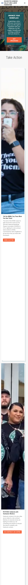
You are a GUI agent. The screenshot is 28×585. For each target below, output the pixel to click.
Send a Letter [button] (9, 240)
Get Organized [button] (14, 39)
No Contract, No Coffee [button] (12, 532)
